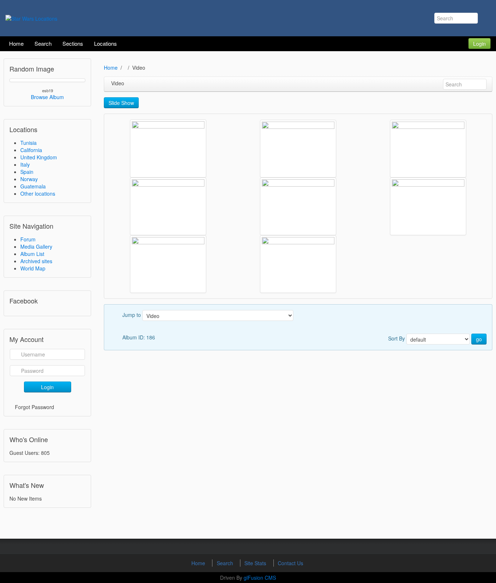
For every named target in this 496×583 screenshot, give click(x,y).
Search (226, 563)
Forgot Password (34, 407)
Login (479, 43)
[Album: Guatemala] (168, 264)
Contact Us (290, 563)
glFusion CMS (260, 577)
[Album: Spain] (428, 149)
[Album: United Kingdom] (168, 148)
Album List (32, 253)
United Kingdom (38, 157)
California (31, 150)
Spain (26, 171)
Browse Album (47, 97)
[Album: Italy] (428, 206)
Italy (25, 164)
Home (111, 67)
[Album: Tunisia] (298, 149)
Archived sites (36, 261)
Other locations (37, 193)
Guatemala (33, 186)
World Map (32, 268)
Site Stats (256, 563)
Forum (28, 239)
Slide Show (121, 102)
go (479, 339)
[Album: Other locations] (168, 206)
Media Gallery (36, 246)
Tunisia (28, 142)
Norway (29, 179)
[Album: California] (298, 264)
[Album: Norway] (298, 206)
